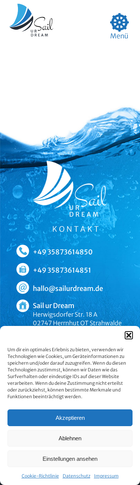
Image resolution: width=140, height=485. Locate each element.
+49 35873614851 (62, 270)
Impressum (106, 476)
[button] (129, 335)
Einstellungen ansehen (70, 459)
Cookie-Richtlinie (40, 476)
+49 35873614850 (63, 252)
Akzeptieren (70, 418)
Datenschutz (76, 476)
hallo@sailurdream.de (68, 288)
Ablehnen (70, 438)
